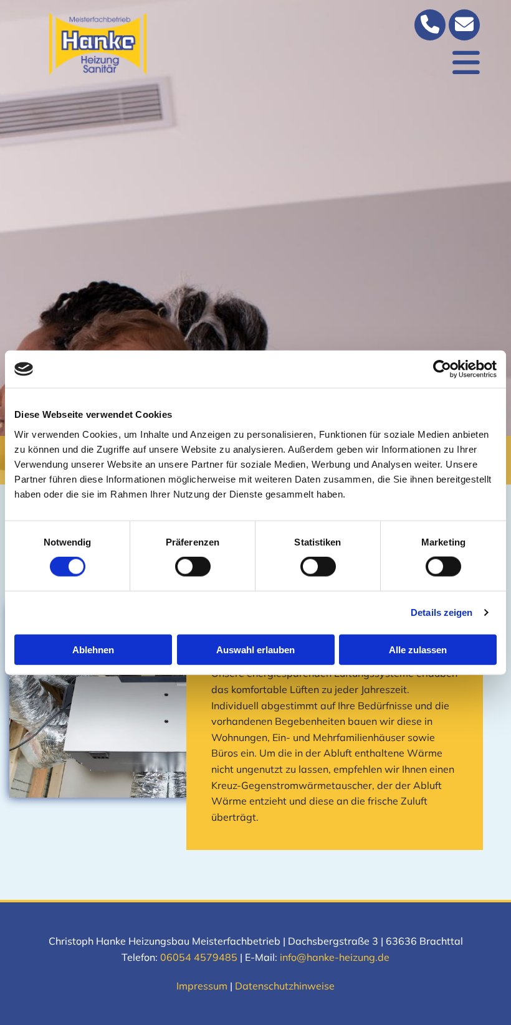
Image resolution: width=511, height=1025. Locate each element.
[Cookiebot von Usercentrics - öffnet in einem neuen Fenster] (442, 369)
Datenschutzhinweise (285, 986)
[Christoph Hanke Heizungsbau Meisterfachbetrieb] (97, 44)
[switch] (193, 567)
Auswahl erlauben (255, 649)
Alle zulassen (418, 649)
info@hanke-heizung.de (334, 957)
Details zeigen (441, 612)
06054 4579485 (198, 957)
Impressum (201, 986)
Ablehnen (93, 649)
